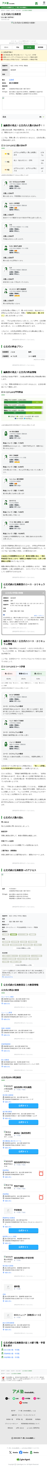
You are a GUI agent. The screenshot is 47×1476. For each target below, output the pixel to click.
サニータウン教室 (7, 997)
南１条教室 (5, 1060)
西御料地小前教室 (9, 1218)
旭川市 (13, 10)
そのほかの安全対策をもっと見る (23, 965)
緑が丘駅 (18, 10)
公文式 (11, 80)
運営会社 (10, 1428)
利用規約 (38, 1419)
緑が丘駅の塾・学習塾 (11, 1350)
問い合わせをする (7, 977)
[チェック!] (41, 1174)
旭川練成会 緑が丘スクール (12, 1141)
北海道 (8, 10)
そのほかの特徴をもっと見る (23, 948)
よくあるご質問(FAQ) (33, 1428)
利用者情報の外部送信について (30, 1423)
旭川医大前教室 (8, 1095)
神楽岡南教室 (5, 1044)
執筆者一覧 (9, 1419)
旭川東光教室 (7, 1111)
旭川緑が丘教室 (8, 1266)
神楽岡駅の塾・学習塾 (11, 1357)
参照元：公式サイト (39, 615)
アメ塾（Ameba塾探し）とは (27, 1411)
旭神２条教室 (5, 1028)
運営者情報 (29, 1419)
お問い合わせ (20, 1428)
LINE (17, 1399)
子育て (38, 1398)
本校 (4, 1294)
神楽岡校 (6, 1170)
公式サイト (23, 1105)
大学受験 (27, 1398)
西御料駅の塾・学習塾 (11, 1353)
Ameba (15, 1452)
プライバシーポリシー (11, 1423)
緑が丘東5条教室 (8, 1323)
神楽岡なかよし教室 (9, 1236)
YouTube (25, 1403)
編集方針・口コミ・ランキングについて (23, 1415)
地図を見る (6, 1003)
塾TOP (3, 10)
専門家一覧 (19, 1419)
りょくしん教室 (6, 1012)
